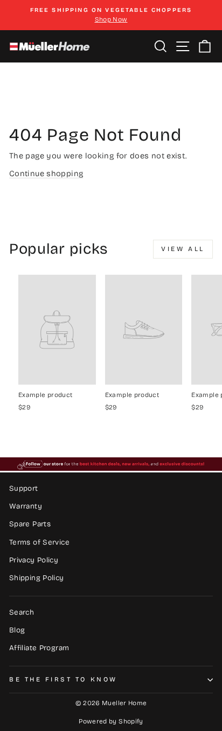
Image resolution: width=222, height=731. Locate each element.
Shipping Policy (36, 577)
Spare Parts (30, 523)
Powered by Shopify (111, 721)
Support (23, 488)
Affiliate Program (39, 647)
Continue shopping (46, 173)
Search (21, 612)
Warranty (25, 506)
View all (183, 249)
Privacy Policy (33, 560)
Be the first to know (63, 679)
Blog (17, 630)
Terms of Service (39, 542)
